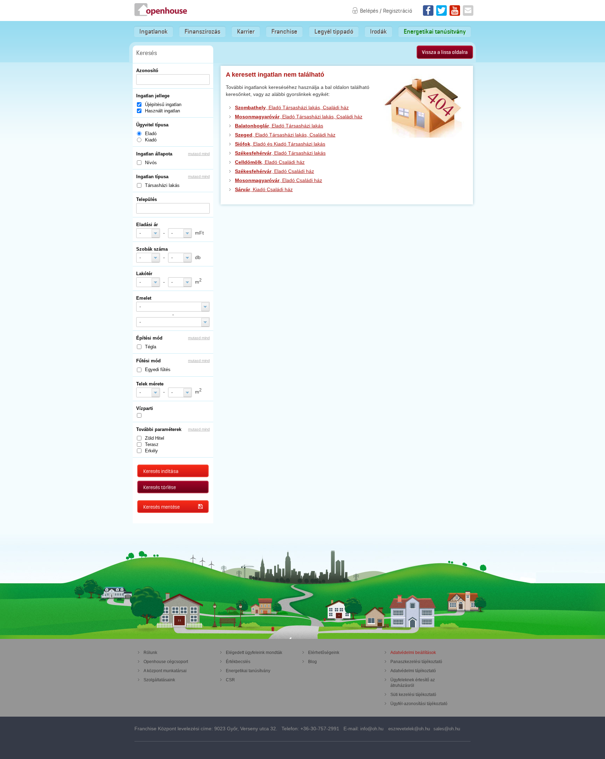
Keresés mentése (161, 507)
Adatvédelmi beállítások (413, 652)
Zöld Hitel (154, 438)
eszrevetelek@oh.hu (409, 728)
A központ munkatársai (165, 670)
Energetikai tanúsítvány (435, 31)
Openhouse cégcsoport (166, 661)
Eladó (151, 133)
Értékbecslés (238, 661)
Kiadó (151, 139)
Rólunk (150, 652)
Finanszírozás (202, 31)
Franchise (284, 31)
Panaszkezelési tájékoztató (416, 661)
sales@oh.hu (446, 728)
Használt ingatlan (162, 110)
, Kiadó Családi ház (264, 189)
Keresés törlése (159, 487)
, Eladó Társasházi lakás (279, 125)
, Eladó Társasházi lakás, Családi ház (292, 107)
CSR (230, 679)
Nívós (151, 162)
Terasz (152, 444)
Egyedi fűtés (158, 369)
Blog (312, 661)
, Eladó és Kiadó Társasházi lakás (280, 144)
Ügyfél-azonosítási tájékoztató (418, 703)
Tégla (150, 346)
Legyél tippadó (333, 31)
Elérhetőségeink (323, 652)
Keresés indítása (161, 471)
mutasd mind (199, 154)
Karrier (246, 31)
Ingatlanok (153, 31)
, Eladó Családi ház (270, 162)
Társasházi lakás (162, 185)
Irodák (378, 31)
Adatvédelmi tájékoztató (413, 670)
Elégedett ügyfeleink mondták (254, 652)
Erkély (151, 450)
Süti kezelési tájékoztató (413, 694)
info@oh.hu (371, 728)
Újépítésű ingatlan (163, 104)
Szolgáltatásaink (159, 679)
